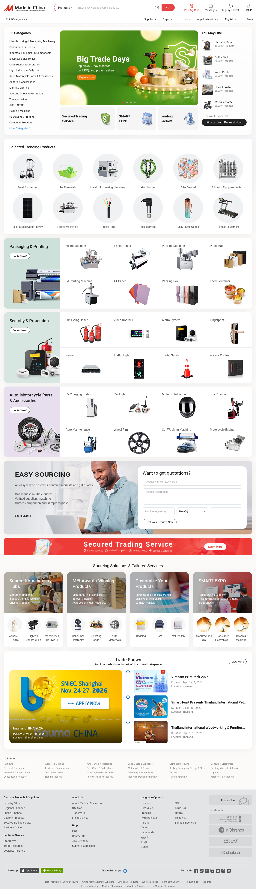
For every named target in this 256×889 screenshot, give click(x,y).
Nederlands (147, 832)
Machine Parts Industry (222, 776)
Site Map (77, 808)
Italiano (145, 822)
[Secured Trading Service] (128, 546)
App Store (29, 870)
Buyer (166, 19)
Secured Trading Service (17, 822)
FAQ (74, 831)
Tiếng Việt (181, 817)
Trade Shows (128, 660)
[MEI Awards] (230, 819)
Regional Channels (14, 808)
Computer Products (179, 763)
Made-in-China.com (112, 886)
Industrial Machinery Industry (142, 776)
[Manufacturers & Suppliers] (24, 8)
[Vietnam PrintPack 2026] (151, 681)
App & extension (206, 19)
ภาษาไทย (180, 808)
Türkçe (179, 813)
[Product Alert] (230, 800)
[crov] (230, 841)
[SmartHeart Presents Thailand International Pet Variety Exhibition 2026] (151, 706)
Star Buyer (10, 841)
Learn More (22, 515)
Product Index (192, 881)
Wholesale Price (150, 881)
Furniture (8, 763)
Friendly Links (80, 817)
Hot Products (52, 881)
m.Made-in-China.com (137, 886)
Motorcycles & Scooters (139, 768)
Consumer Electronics (222, 763)
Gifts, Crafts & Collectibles (99, 768)
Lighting (215, 772)
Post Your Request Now (226, 122)
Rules (250, 19)
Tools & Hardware (54, 772)
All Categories (17, 19)
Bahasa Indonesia (185, 822)
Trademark (78, 813)
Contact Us (78, 836)
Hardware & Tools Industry (100, 776)
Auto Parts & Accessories (99, 763)
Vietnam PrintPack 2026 (189, 677)
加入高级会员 (80, 841)
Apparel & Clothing (54, 763)
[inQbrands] (230, 830)
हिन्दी (177, 803)
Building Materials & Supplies (225, 768)
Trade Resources (13, 845)
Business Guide (13, 827)
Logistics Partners (14, 850)
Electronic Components (57, 768)
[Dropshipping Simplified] (230, 852)
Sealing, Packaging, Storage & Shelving (189, 768)
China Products (70, 881)
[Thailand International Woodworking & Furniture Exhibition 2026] (151, 732)
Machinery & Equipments (140, 772)
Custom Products (14, 817)
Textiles (173, 772)
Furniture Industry (178, 776)
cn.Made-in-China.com (163, 886)
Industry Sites (12, 803)
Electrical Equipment (14, 768)
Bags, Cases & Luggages (140, 763)
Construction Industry (15, 776)
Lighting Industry (53, 776)
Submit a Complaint (83, 845)
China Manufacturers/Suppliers (98, 881)
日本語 (145, 847)
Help (185, 19)
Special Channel (13, 813)
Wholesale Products (128, 881)
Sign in (248, 10)
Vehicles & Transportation (17, 772)
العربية (144, 837)
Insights (207, 881)
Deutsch (145, 827)
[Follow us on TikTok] (202, 870)
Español (145, 803)
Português (147, 808)
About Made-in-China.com (87, 803)
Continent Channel (171, 881)
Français (146, 813)
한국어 (145, 842)
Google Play (52, 870)
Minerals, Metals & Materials (101, 772)
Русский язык (149, 817)
